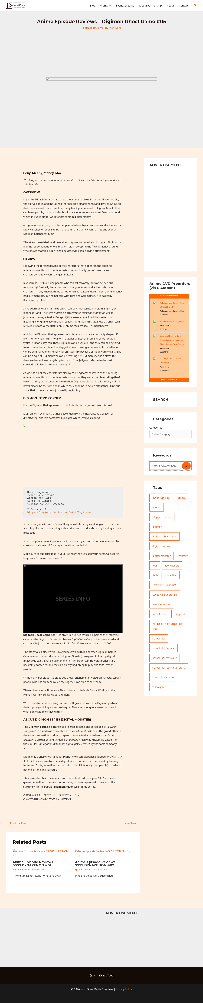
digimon (157, 527)
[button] (109, 5)
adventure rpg (160, 497)
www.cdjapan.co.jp (169, 379)
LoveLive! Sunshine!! (164, 585)
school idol (158, 638)
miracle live (159, 614)
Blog (92, 5)
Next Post (131, 823)
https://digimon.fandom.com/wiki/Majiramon (59, 512)
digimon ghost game (164, 536)
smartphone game (163, 677)
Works (104, 5)
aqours (156, 507)
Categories (155, 427)
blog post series (161, 517)
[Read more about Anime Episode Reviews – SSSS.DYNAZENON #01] (42, 853)
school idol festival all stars (168, 667)
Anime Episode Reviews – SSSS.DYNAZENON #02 (96, 863)
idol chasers (172, 565)
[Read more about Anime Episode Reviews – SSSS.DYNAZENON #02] (104, 853)
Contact (183, 5)
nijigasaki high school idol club (167, 626)
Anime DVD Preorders (169, 296)
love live (172, 575)
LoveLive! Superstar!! (164, 594)
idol (154, 565)
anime (181, 497)
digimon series (161, 546)
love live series (161, 604)
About (170, 5)
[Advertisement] (101, 53)
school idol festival (163, 648)
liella (155, 575)
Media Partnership (150, 5)
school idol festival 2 (164, 658)
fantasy (183, 556)
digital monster (161, 556)
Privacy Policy (124, 989)
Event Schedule (125, 5)
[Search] (186, 466)
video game (159, 687)
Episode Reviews (93, 28)
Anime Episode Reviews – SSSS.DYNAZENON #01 (34, 863)
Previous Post (16, 823)
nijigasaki (180, 614)
